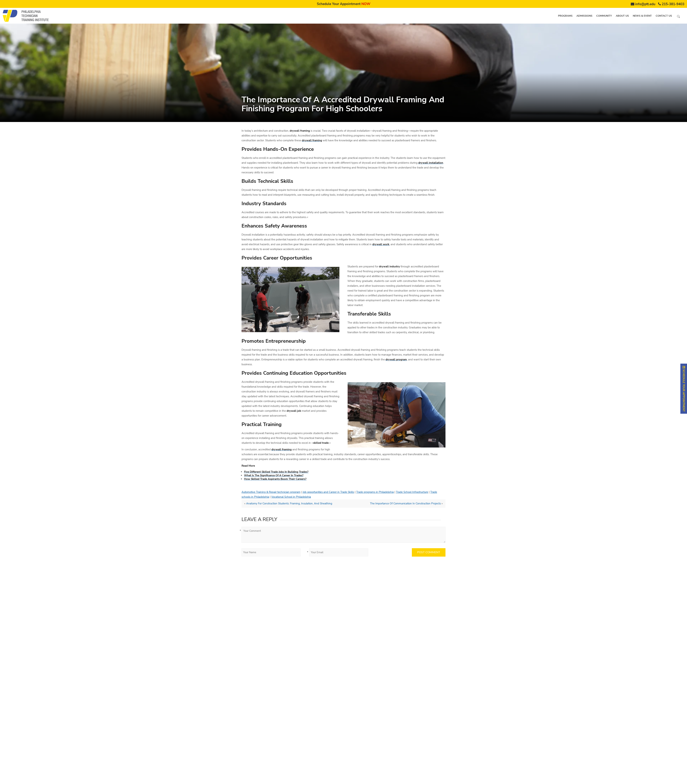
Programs (565, 16)
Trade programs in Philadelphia (375, 492)
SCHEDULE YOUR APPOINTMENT (684, 390)
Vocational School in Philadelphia (291, 497)
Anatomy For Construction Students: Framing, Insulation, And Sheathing (289, 503)
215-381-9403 (673, 4)
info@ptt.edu (645, 4)
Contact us (664, 16)
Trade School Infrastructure (412, 492)
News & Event (642, 16)
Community (604, 16)
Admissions (584, 16)
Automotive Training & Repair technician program (271, 492)
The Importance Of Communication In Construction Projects (405, 503)
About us (622, 16)
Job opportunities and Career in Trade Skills (328, 492)
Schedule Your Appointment (343, 4)
